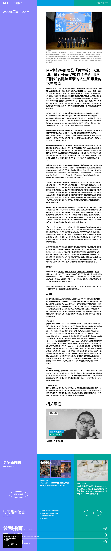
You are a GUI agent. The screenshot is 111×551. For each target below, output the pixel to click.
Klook (68, 274)
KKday (73, 274)
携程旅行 (80, 274)
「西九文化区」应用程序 (85, 272)
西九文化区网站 (70, 272)
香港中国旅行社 (51, 274)
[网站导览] (106, 3)
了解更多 (6, 540)
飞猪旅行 (61, 274)
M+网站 (61, 272)
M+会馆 (91, 311)
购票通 (97, 272)
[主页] (5, 3)
